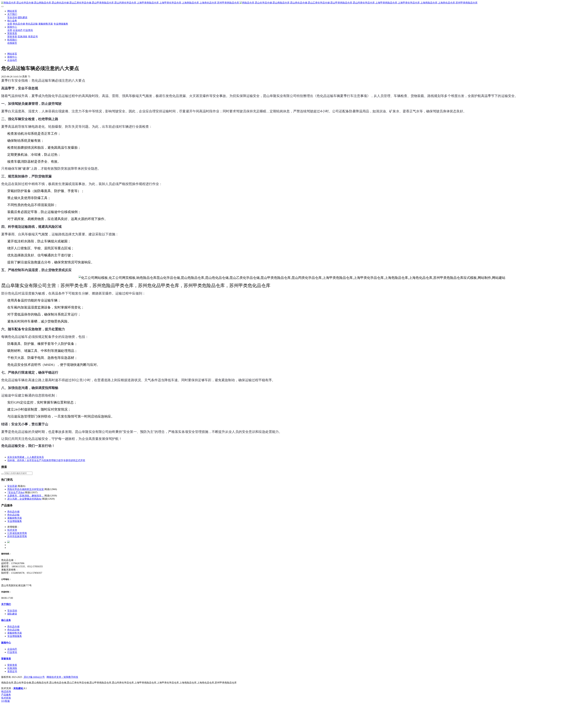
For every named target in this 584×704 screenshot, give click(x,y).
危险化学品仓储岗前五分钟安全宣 (25, 489)
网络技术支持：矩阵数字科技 (62, 677)
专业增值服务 (14, 521)
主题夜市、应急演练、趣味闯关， (25, 495)
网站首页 (12, 11)
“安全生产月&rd (15, 492)
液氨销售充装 (14, 518)
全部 (9, 24)
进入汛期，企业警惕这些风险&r (24, 499)
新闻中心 (12, 57)
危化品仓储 (13, 511)
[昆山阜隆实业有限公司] (292, 2)
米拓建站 (18, 688)
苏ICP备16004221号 (34, 677)
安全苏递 (12, 486)
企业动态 (12, 60)
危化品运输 (13, 514)
